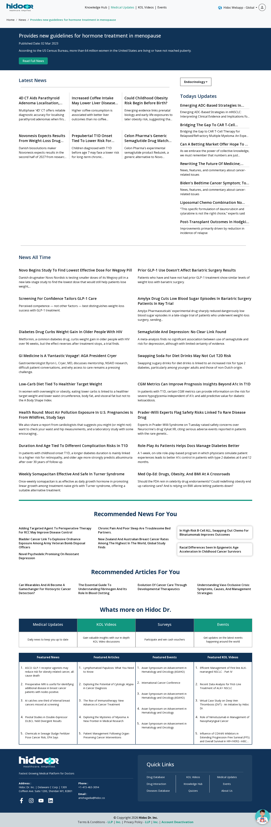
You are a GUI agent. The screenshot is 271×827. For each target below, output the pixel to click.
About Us (226, 790)
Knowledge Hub (96, 7)
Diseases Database (158, 790)
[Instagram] (31, 799)
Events (162, 7)
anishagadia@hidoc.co (91, 798)
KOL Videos (146, 7)
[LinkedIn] (50, 799)
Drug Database (156, 777)
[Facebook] (22, 799)
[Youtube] (41, 799)
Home (10, 20)
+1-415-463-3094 (88, 787)
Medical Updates (122, 7)
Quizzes (193, 790)
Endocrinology (195, 82)
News (22, 20)
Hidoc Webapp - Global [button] (238, 8)
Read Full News (33, 61)
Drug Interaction (156, 784)
